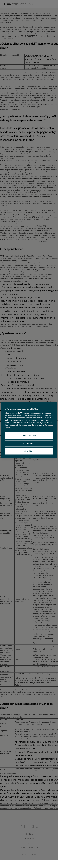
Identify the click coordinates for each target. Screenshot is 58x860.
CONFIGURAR (29, 443)
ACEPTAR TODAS (29, 435)
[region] (28, 430)
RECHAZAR (29, 451)
